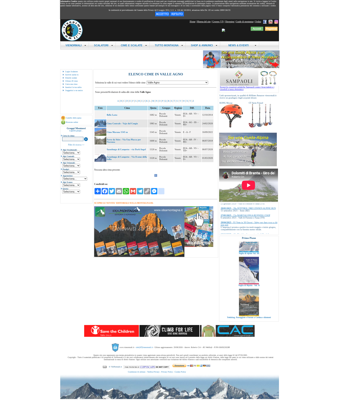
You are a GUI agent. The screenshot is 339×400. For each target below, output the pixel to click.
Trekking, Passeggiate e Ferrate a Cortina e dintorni (249, 303)
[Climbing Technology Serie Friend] (260, 127)
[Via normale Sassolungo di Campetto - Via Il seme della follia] (100, 161)
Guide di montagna (244, 21)
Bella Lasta (112, 115)
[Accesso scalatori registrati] (257, 30)
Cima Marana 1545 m (117, 132)
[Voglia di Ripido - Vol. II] (249, 269)
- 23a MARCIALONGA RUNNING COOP (245, 204)
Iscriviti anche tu (71, 75)
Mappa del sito (204, 21)
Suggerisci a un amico (74, 90)
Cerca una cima (71, 84)
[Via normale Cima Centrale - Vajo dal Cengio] (100, 126)
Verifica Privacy (153, 372)
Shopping (229, 21)
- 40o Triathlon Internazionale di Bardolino (246, 223)
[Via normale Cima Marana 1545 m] (100, 135)
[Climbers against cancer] (227, 336)
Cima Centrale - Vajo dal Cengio (122, 123)
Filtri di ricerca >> (76, 144)
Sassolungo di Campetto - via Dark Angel (126, 149)
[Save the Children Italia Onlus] (111, 336)
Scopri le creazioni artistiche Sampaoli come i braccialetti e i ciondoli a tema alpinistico (247, 88)
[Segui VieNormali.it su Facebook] (265, 21)
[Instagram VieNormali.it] (276, 21)
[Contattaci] (105, 367)
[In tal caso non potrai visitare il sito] (177, 15)
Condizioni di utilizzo (136, 372)
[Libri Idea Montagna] (139, 256)
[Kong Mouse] (231, 127)
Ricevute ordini (72, 122)
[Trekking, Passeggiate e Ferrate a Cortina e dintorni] (249, 301)
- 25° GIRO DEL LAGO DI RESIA (242, 230)
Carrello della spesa (73, 118)
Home (192, 21)
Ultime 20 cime (71, 81)
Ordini (258, 21)
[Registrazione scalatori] (271, 30)
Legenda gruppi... (76, 131)
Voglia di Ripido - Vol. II (249, 271)
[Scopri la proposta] (248, 165)
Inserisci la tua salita (73, 87)
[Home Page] (72, 40)
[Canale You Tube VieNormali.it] (270, 21)
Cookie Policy (180, 372)
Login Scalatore (71, 71)
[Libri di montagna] (198, 246)
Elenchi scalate (71, 78)
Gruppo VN (218, 21)
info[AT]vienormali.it (144, 347)
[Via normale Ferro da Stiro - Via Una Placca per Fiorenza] (100, 143)
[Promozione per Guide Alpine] (241, 67)
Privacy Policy (167, 372)
